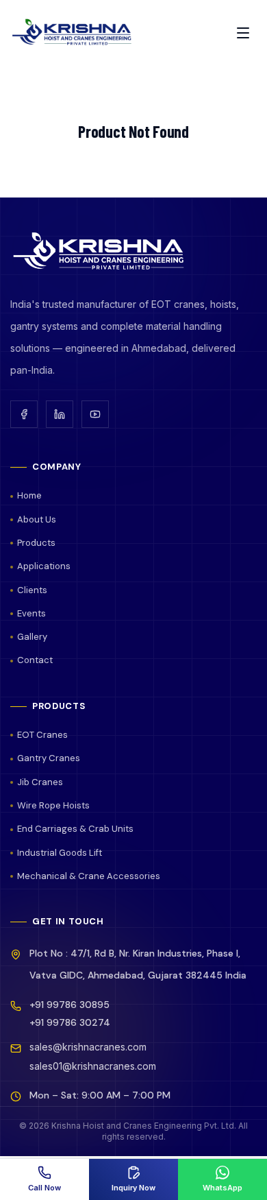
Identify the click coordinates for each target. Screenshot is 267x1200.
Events (31, 613)
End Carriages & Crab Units (75, 829)
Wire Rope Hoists (53, 805)
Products (36, 543)
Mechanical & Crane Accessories (88, 876)
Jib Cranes (40, 782)
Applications (44, 566)
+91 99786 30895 (69, 1004)
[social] (24, 414)
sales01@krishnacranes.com (92, 1066)
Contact (35, 660)
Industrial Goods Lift (59, 853)
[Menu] (243, 33)
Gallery (32, 637)
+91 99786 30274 (69, 1022)
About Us (36, 519)
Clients (32, 590)
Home (29, 495)
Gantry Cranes (48, 758)
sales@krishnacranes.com (88, 1047)
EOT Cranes (42, 735)
